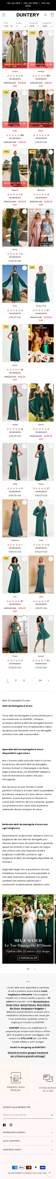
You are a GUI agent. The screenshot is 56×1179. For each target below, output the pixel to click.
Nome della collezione (16, 929)
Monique (41, 190)
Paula (14, 656)
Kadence (15, 540)
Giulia (15, 250)
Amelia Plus (41, 306)
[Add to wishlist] (24, 33)
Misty (41, 131)
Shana (41, 425)
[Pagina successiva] (48, 680)
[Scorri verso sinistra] (21, 969)
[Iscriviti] (52, 1115)
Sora (15, 306)
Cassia (15, 71)
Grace (41, 484)
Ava (15, 597)
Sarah (14, 365)
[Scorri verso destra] (34, 969)
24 (40, 680)
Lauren (41, 656)
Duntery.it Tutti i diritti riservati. (37, 1173)
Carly (41, 540)
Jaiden (15, 425)
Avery (14, 131)
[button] (3, 14)
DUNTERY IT (19, 1173)
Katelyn (41, 71)
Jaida (14, 484)
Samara (15, 190)
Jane (41, 597)
